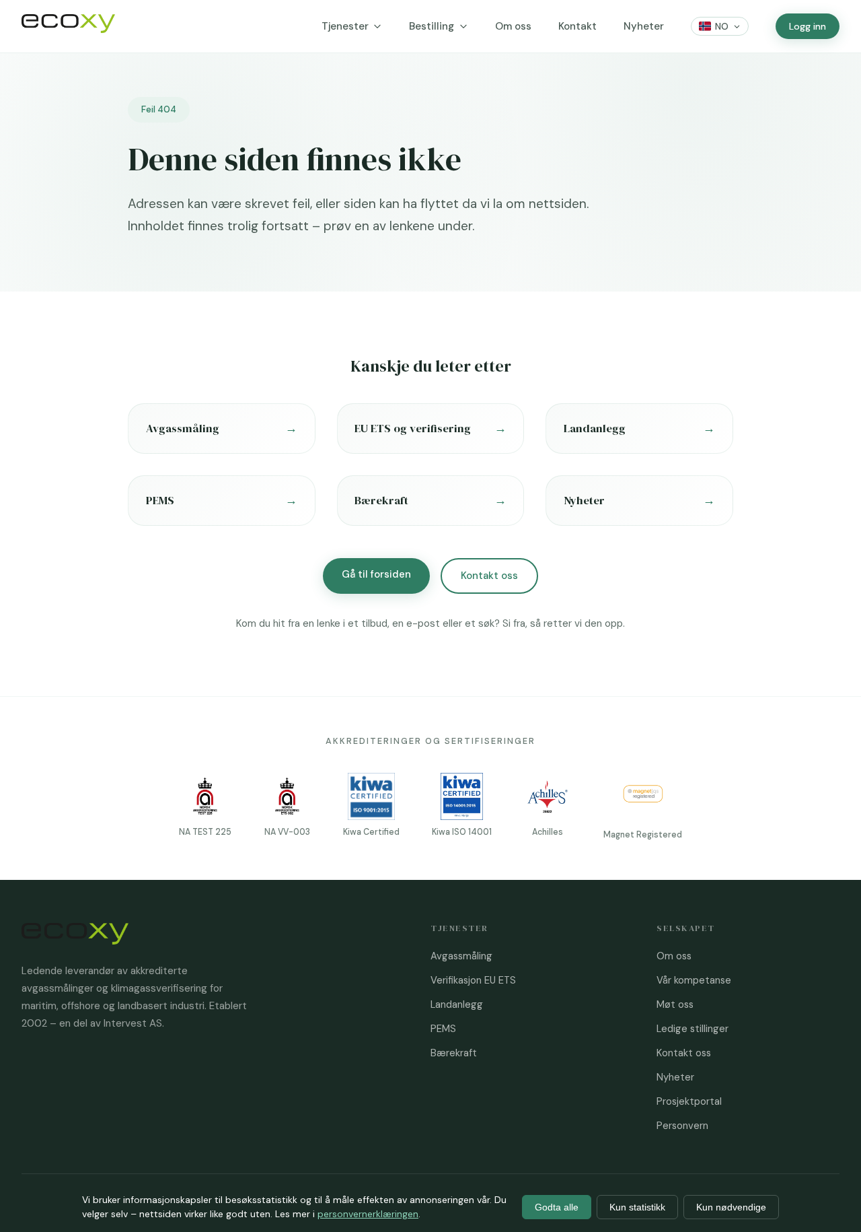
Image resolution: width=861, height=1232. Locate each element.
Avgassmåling (461, 956)
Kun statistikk (637, 1207)
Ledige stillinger (692, 1028)
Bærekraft (453, 1053)
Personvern (682, 1125)
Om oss (513, 26)
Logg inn (807, 26)
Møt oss (675, 1004)
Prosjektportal (689, 1101)
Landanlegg (456, 1004)
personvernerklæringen (367, 1214)
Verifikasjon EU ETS (473, 980)
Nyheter (644, 26)
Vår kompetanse (694, 980)
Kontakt (577, 26)
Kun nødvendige (731, 1207)
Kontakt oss (489, 575)
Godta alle (556, 1207)
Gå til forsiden (376, 574)
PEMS (443, 1028)
